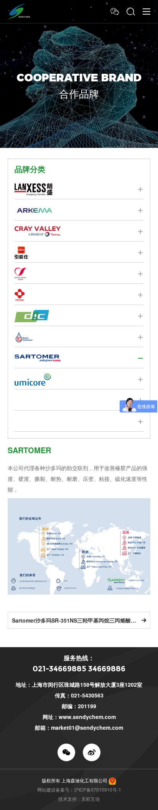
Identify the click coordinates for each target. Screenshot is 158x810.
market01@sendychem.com (87, 727)
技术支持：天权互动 (79, 798)
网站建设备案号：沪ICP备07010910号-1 (79, 789)
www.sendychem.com (87, 717)
